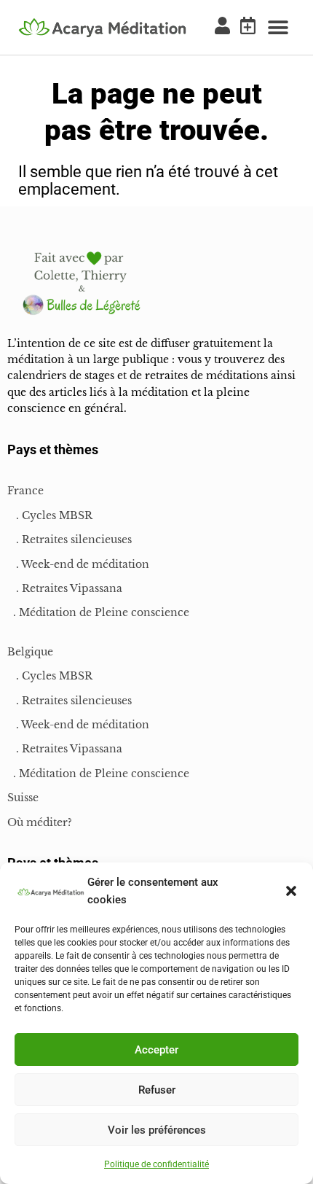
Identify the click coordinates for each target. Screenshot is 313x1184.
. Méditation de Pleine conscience (98, 612)
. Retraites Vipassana (64, 588)
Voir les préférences (157, 1130)
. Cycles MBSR (49, 515)
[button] (291, 891)
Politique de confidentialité (156, 1164)
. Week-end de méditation (78, 564)
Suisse (23, 797)
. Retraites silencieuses (69, 539)
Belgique (30, 651)
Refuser (156, 1090)
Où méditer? (39, 822)
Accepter (156, 1049)
